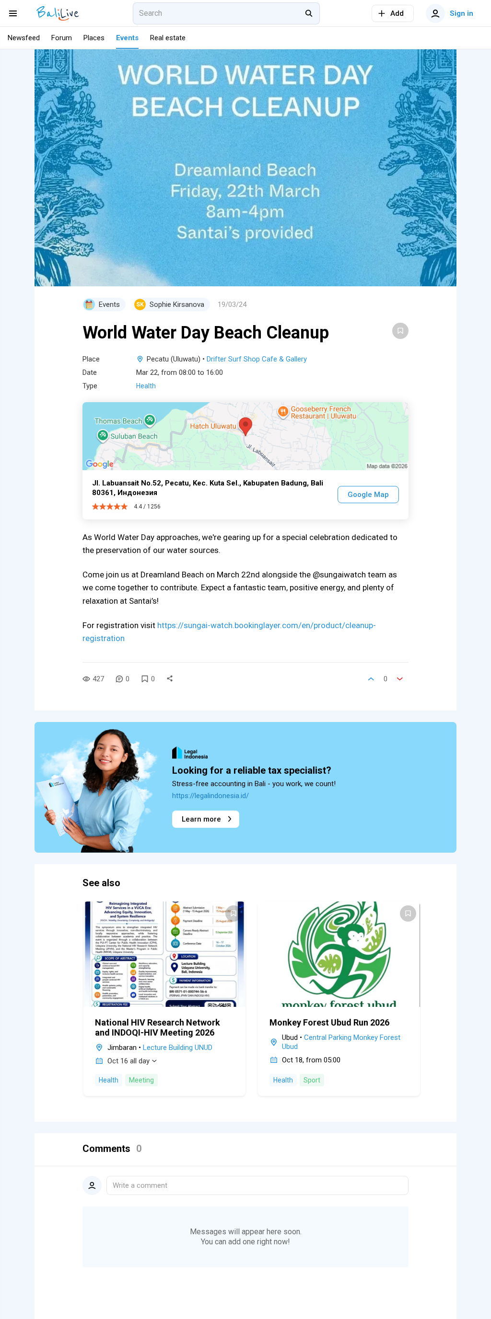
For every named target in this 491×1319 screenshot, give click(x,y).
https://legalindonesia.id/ (210, 795)
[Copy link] (169, 679)
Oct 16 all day (128, 1061)
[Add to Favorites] (400, 331)
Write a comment (140, 1185)
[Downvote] (400, 679)
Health (146, 386)
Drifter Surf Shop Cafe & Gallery (257, 359)
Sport (312, 1080)
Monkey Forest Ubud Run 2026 (329, 1022)
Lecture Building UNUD (177, 1047)
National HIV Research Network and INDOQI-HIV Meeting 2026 (157, 1027)
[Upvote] (371, 679)
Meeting (141, 1080)
